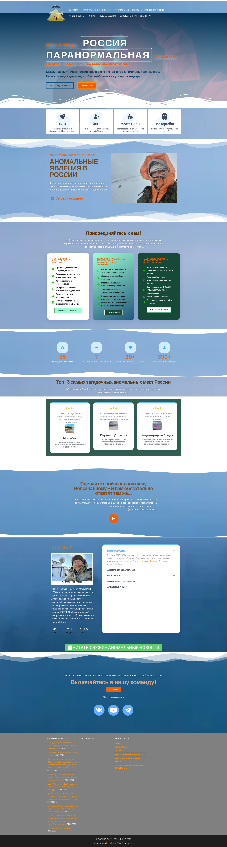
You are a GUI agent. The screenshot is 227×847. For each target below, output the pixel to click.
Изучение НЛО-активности (121, 581)
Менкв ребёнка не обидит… (60, 828)
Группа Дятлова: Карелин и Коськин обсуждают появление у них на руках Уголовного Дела (62, 796)
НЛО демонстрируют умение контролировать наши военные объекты (62, 746)
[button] (141, 551)
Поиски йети (113, 575)
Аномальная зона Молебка (121, 569)
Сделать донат (108, 16)
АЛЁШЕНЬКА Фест (117, 586)
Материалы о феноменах (96, 10)
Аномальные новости (127, 10)
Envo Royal (111, 843)
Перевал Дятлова (116, 550)
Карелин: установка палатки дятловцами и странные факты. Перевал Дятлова (62, 777)
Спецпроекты (76, 16)
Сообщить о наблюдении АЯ (135, 16)
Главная (73, 10)
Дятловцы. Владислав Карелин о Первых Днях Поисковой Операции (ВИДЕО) (62, 809)
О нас (92, 16)
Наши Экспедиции (154, 10)
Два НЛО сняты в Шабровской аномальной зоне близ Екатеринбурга (62, 787)
